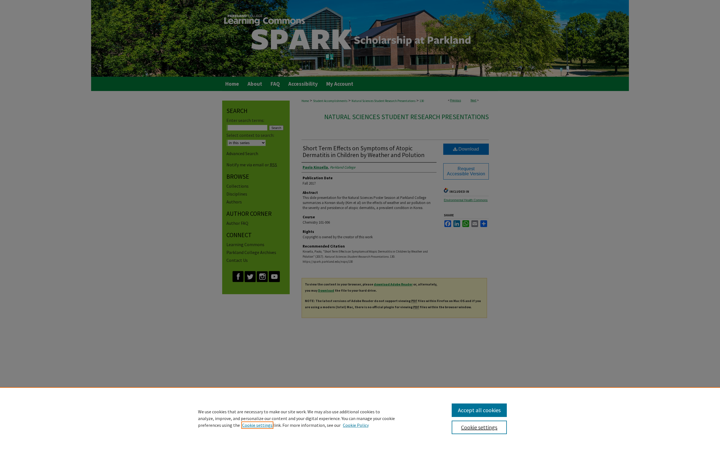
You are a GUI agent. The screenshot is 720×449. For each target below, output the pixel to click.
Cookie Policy (356, 425)
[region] (360, 418)
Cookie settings (257, 425)
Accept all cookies (479, 410)
